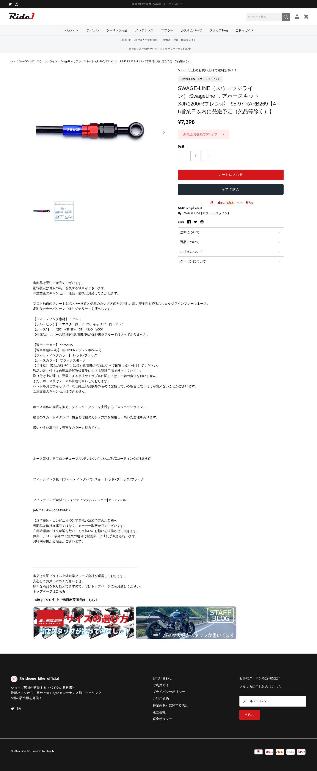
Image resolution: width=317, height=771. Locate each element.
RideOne (25, 751)
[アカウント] (296, 16)
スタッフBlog (219, 30)
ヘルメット (71, 30)
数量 (181, 146)
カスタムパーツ (191, 30)
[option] (100, 132)
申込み (249, 715)
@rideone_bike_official (39, 678)
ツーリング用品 (116, 30)
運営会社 (159, 712)
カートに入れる (230, 174)
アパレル (92, 30)
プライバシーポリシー (169, 691)
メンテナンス (144, 30)
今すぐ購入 (230, 189)
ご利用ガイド (244, 30)
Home (12, 61)
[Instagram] (16, 4)
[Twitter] (10, 4)
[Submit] (286, 17)
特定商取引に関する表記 (170, 705)
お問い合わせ (162, 678)
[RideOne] (22, 18)
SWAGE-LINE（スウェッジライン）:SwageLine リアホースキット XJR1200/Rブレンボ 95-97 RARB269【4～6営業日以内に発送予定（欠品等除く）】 (106, 61)
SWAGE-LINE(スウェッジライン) (205, 213)
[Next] (163, 132)
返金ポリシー (162, 719)
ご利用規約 (161, 698)
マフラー (167, 30)
